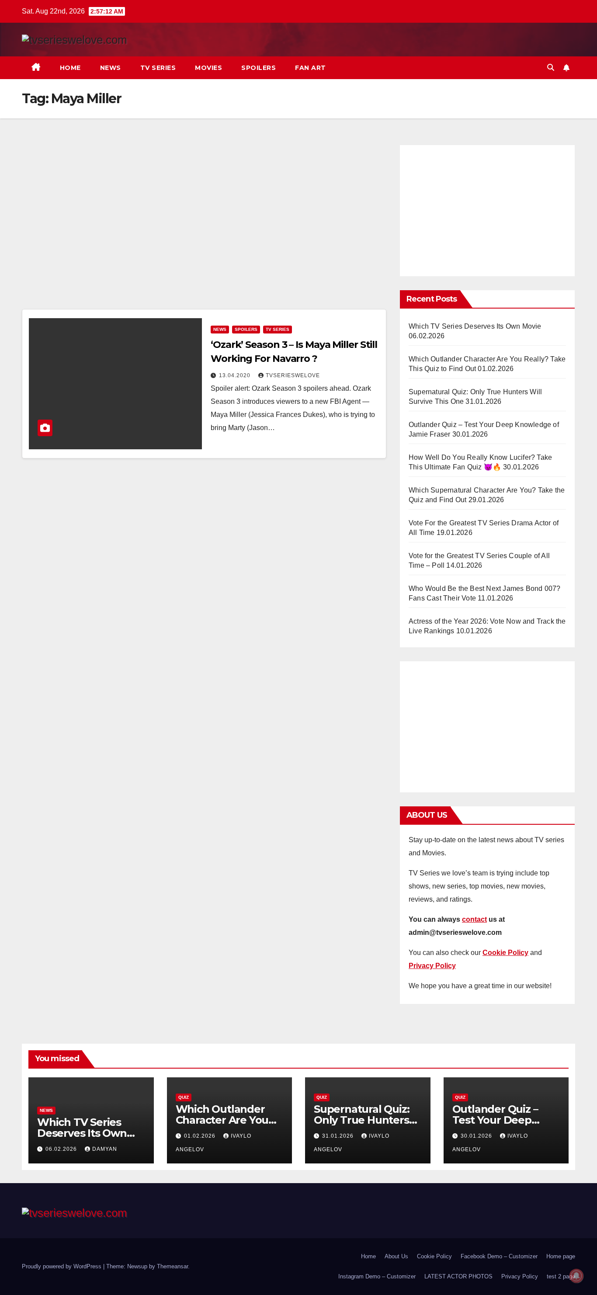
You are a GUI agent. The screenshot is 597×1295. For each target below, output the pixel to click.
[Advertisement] (204, 224)
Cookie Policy (434, 1256)
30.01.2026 (477, 1136)
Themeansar (172, 1266)
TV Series (158, 68)
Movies (208, 68)
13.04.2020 (235, 375)
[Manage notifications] (576, 1276)
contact (474, 919)
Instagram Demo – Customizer (377, 1276)
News (110, 68)
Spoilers (258, 68)
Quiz (183, 1097)
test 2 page (561, 1276)
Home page (560, 1256)
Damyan (104, 1149)
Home (70, 68)
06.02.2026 (62, 1149)
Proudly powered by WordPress (62, 1266)
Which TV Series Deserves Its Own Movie (475, 326)
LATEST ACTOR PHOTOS (458, 1276)
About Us (396, 1256)
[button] (550, 67)
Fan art (310, 68)
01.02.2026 (200, 1136)
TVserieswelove (293, 375)
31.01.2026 (338, 1136)
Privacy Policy (519, 1276)
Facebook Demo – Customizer (499, 1256)
